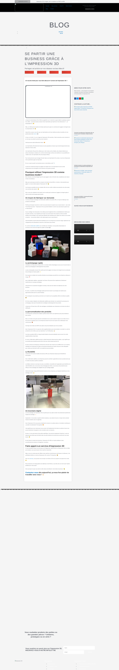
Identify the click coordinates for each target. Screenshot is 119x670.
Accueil (47, 6)
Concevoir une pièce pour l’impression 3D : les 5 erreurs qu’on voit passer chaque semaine (84, 133)
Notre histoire (69, 6)
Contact (52, 8)
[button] (29, 72)
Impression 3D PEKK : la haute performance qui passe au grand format (83, 197)
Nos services (54, 6)
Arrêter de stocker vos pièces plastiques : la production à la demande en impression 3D (83, 166)
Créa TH (61, 6)
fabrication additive (35, 225)
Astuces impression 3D (33, 47)
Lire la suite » (76, 135)
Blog (47, 8)
